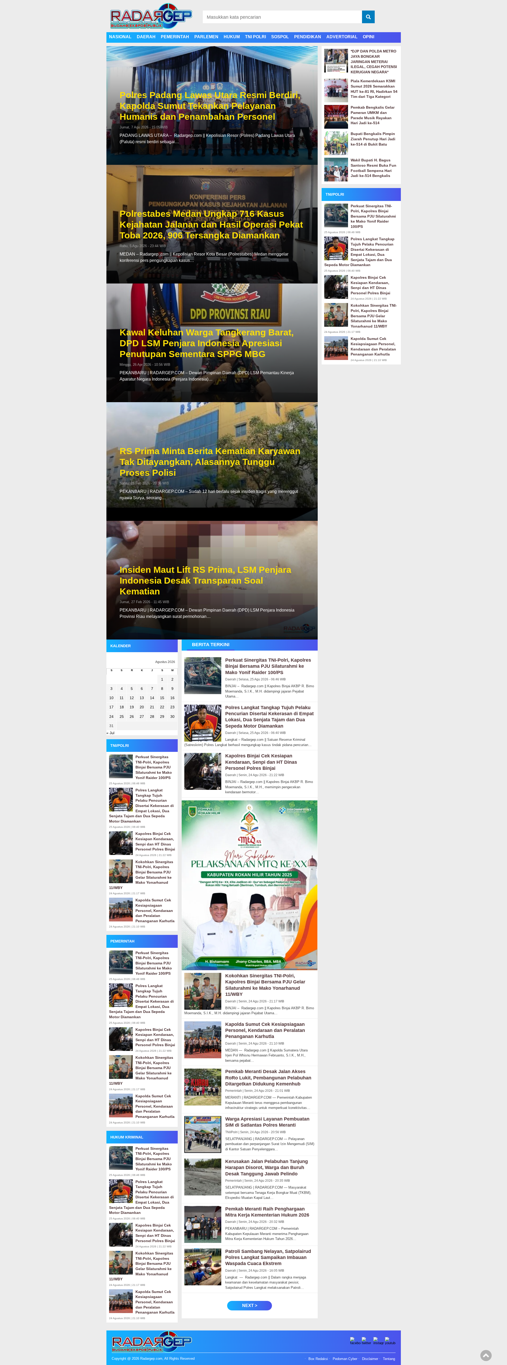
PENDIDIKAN (307, 37)
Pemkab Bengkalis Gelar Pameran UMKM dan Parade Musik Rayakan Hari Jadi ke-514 (373, 115)
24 (111, 716)
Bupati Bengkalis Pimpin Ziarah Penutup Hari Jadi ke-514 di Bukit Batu (373, 139)
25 (122, 716)
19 (132, 707)
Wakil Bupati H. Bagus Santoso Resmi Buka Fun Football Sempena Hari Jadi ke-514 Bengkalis (373, 168)
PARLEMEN (206, 37)
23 (172, 707)
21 (152, 707)
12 (132, 698)
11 (122, 698)
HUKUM (232, 37)
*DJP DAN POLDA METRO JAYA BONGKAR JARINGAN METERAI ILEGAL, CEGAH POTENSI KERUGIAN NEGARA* (374, 61)
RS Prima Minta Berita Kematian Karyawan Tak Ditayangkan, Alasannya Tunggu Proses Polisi (210, 462)
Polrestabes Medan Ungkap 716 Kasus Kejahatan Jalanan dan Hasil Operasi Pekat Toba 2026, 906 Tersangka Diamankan (211, 224)
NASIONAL (120, 37)
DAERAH (146, 37)
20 (142, 707)
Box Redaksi (318, 1359)
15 (162, 698)
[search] (368, 17)
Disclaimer (370, 1359)
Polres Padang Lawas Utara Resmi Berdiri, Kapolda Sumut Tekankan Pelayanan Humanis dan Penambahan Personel (210, 106)
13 (142, 698)
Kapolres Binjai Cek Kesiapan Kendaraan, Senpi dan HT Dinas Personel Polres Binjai (155, 841)
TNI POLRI (255, 37)
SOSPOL (280, 37)
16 (172, 698)
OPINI (368, 37)
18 (122, 707)
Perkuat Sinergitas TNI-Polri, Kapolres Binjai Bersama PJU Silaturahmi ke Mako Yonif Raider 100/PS (153, 767)
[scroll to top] (486, 1357)
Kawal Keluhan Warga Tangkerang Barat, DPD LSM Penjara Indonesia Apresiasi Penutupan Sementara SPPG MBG (207, 343)
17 (111, 707)
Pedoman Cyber (345, 1359)
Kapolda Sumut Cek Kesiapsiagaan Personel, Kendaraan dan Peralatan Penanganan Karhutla (155, 910)
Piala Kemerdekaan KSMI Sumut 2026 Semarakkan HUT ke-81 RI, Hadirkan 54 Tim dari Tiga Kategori (374, 89)
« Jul (110, 733)
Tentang (389, 1359)
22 (162, 707)
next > (249, 1305)
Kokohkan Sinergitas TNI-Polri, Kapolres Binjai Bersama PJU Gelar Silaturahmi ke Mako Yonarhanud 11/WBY (141, 875)
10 (111, 698)
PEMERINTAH (175, 37)
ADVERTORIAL (342, 37)
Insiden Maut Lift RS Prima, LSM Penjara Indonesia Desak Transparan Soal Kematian (205, 580)
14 (152, 698)
